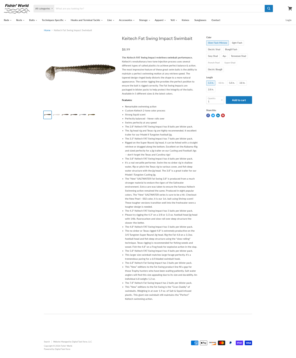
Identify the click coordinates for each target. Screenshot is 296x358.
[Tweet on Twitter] (213, 115)
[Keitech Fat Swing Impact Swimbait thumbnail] (47, 115)
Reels (19, 19)
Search (47, 341)
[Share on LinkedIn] (218, 115)
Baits (32, 19)
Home (47, 30)
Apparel (159, 19)
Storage (143, 19)
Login (288, 20)
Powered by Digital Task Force (57, 349)
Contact (216, 19)
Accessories (126, 19)
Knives (185, 19)
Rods (7, 19)
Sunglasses (200, 19)
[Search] (269, 8)
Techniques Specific (53, 19)
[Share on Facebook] (208, 115)
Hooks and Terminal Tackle (86, 19)
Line (110, 19)
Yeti (173, 19)
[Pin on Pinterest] (223, 115)
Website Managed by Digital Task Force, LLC (72, 341)
